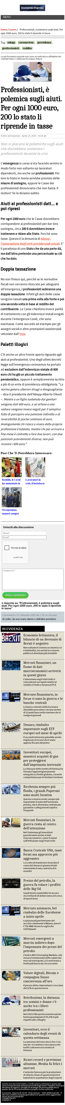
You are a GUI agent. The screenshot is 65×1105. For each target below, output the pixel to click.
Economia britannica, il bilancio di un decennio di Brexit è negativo (42, 639)
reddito (27, 48)
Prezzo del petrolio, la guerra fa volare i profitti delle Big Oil (42, 885)
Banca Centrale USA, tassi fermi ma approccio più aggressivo (42, 854)
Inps (22, 334)
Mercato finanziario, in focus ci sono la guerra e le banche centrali (43, 698)
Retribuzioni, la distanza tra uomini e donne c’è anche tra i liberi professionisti (41, 1004)
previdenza (44, 42)
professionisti (10, 48)
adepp (11, 42)
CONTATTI (6, 1100)
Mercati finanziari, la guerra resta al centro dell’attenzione (39, 824)
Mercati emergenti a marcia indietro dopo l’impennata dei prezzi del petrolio (42, 944)
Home (4, 29)
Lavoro (12, 29)
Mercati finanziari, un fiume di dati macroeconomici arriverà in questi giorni (42, 669)
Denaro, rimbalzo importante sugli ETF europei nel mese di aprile (42, 729)
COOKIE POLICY (9, 1098)
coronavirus (26, 42)
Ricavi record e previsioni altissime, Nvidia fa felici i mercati (42, 1064)
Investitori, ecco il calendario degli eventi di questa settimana (42, 1033)
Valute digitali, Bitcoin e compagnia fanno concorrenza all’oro (41, 977)
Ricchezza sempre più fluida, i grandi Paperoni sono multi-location (41, 791)
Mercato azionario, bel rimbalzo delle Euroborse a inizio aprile (42, 912)
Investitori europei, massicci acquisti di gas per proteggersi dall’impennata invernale (42, 758)
